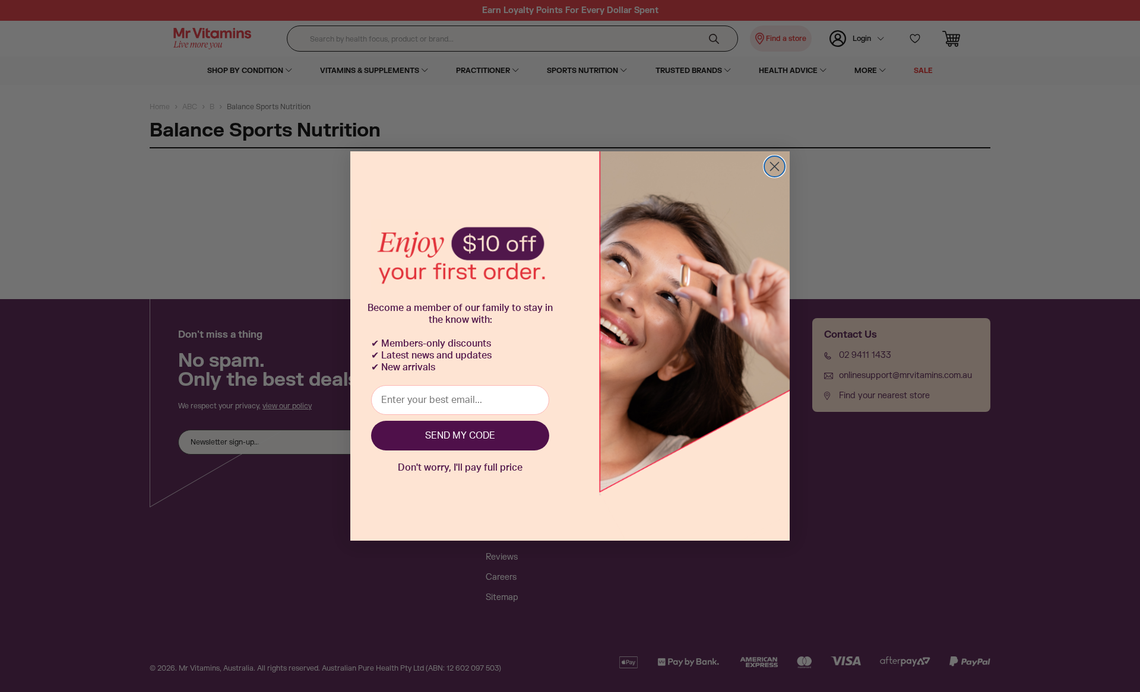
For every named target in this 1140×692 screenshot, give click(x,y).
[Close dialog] (774, 166)
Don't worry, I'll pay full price (460, 467)
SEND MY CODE (460, 435)
